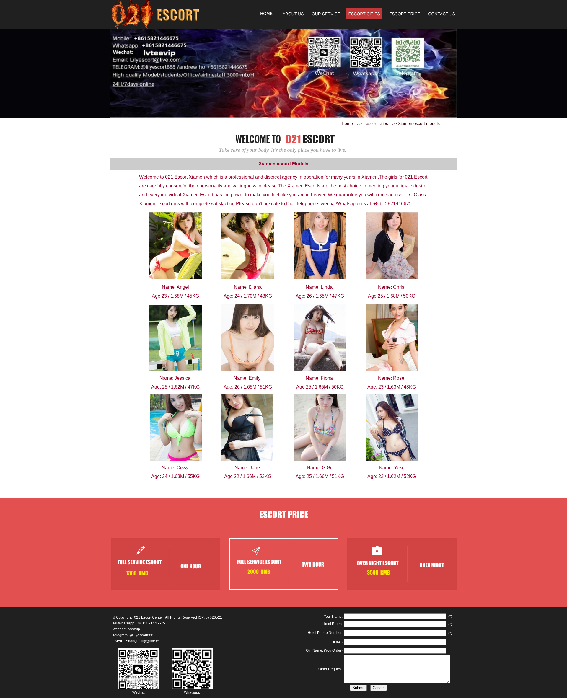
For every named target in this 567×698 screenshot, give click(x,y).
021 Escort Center (148, 617)
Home (347, 123)
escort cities (377, 123)
